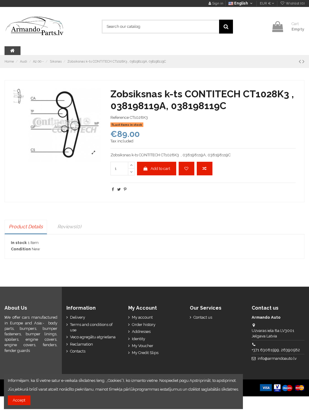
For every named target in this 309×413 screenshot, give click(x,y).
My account (142, 317)
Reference (119, 117)
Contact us (202, 317)
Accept (19, 400)
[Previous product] (300, 61)
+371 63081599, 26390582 (276, 350)
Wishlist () (294, 3)
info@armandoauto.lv (277, 358)
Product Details (26, 226)
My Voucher (142, 345)
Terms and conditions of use (91, 327)
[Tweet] (119, 189)
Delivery (77, 317)
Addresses (141, 331)
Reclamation (81, 344)
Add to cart (160, 168)
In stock (19, 242)
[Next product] (303, 61)
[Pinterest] (125, 189)
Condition (21, 249)
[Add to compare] (204, 169)
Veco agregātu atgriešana (93, 337)
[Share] (113, 189)
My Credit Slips (145, 352)
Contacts (77, 351)
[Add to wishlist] (186, 169)
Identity (138, 339)
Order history (143, 324)
